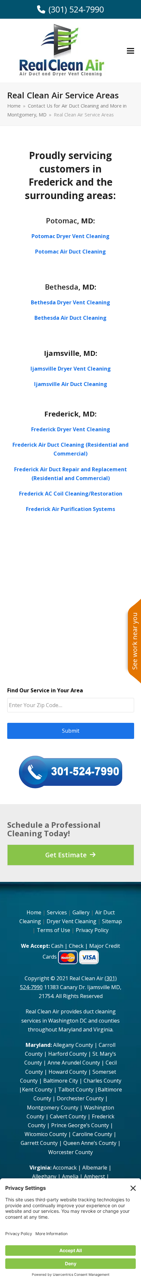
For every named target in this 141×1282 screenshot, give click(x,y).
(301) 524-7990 (76, 9)
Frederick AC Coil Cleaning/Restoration (70, 493)
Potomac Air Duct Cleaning (70, 251)
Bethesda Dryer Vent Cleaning (70, 302)
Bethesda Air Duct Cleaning (70, 317)
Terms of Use (53, 930)
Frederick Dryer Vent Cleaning (70, 429)
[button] (130, 51)
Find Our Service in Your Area (45, 690)
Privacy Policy (92, 930)
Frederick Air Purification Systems (70, 509)
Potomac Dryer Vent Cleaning (70, 236)
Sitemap (112, 921)
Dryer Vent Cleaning (71, 921)
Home (34, 912)
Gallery (81, 912)
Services (57, 912)
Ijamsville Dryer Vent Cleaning (70, 368)
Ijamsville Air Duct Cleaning (70, 384)
